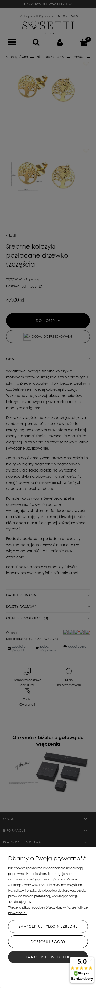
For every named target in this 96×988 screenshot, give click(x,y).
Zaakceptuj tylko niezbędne (48, 926)
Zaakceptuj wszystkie (48, 957)
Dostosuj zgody (48, 941)
